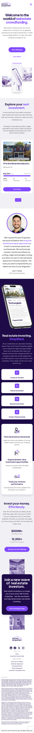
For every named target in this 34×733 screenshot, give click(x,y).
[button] (31, 4)
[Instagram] (23, 648)
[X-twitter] (19, 648)
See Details (17, 189)
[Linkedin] (11, 648)
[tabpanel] (17, 166)
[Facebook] (15, 648)
